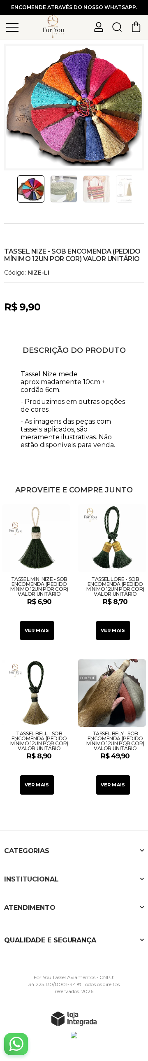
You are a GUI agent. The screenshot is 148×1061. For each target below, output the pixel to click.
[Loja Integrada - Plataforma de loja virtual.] (74, 1018)
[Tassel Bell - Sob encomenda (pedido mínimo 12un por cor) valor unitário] (36, 728)
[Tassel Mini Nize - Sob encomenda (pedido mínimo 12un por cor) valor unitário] (36, 573)
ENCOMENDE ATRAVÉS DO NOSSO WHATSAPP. (74, 7)
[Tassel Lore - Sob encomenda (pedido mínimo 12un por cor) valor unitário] (112, 573)
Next (134, 189)
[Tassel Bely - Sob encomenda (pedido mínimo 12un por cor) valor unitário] (112, 728)
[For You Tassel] (53, 26)
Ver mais (37, 630)
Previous (13, 189)
